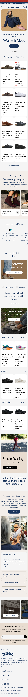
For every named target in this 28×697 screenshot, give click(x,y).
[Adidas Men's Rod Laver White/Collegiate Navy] (20, 94)
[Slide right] (25, 337)
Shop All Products (14, 165)
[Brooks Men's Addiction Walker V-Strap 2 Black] (7, 380)
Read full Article (10, 241)
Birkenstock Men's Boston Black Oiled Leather (7, 156)
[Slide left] (21, 337)
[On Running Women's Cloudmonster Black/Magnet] (20, 412)
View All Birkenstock (14, 272)
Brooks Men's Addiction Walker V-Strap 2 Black (6, 390)
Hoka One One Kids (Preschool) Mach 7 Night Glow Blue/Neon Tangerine (7, 359)
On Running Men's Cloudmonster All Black (7, 422)
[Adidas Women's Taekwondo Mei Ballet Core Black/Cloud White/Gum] (20, 67)
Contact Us (14, 511)
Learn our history (11, 615)
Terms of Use (21, 640)
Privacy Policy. (14, 642)
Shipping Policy (5, 687)
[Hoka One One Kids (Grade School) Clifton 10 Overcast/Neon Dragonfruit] (20, 347)
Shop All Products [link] (14, 303)
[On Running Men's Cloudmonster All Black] (7, 412)
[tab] (8, 57)
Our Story (3, 667)
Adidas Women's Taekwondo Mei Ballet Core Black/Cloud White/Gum (19, 79)
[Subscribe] (25, 636)
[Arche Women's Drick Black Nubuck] (20, 146)
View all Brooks (10, 467)
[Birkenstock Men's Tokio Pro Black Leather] (20, 123)
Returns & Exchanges (17, 687)
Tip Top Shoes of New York (13, 693)
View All (14, 46)
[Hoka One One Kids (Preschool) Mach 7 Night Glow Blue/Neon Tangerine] (7, 347)
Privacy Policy (5, 690)
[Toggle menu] (1, 6)
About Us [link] (14, 488)
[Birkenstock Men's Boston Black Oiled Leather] (7, 146)
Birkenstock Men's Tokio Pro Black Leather (20, 133)
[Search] (21, 6)
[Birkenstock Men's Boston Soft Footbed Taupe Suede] (7, 67)
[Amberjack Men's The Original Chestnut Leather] (7, 123)
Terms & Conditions (16, 690)
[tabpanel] (14, 111)
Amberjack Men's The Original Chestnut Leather (7, 133)
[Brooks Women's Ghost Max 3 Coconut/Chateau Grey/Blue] (20, 380)
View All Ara (14, 319)
